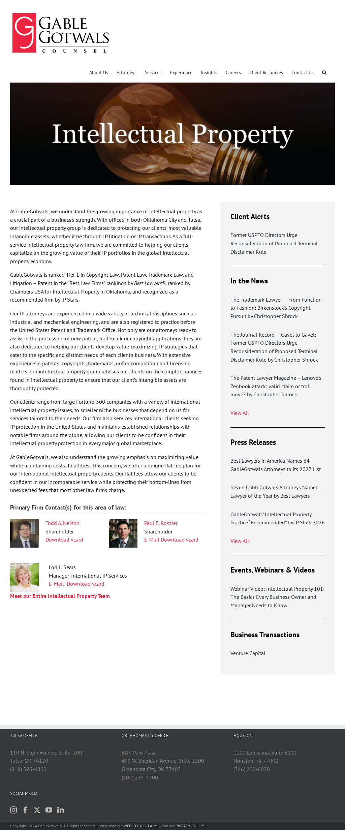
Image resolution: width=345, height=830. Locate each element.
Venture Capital (247, 653)
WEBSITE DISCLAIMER (142, 825)
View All (239, 412)
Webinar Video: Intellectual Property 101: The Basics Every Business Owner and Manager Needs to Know (277, 597)
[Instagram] (13, 810)
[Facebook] (25, 810)
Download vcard (64, 539)
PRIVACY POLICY (190, 825)
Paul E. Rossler (161, 523)
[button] (324, 72)
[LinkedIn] (60, 810)
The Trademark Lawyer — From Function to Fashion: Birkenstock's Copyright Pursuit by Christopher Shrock (276, 307)
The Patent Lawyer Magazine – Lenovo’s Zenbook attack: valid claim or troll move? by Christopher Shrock (275, 386)
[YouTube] (48, 810)
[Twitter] (37, 810)
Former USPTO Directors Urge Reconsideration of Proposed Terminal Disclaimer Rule (274, 243)
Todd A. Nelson (62, 523)
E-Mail (151, 539)
